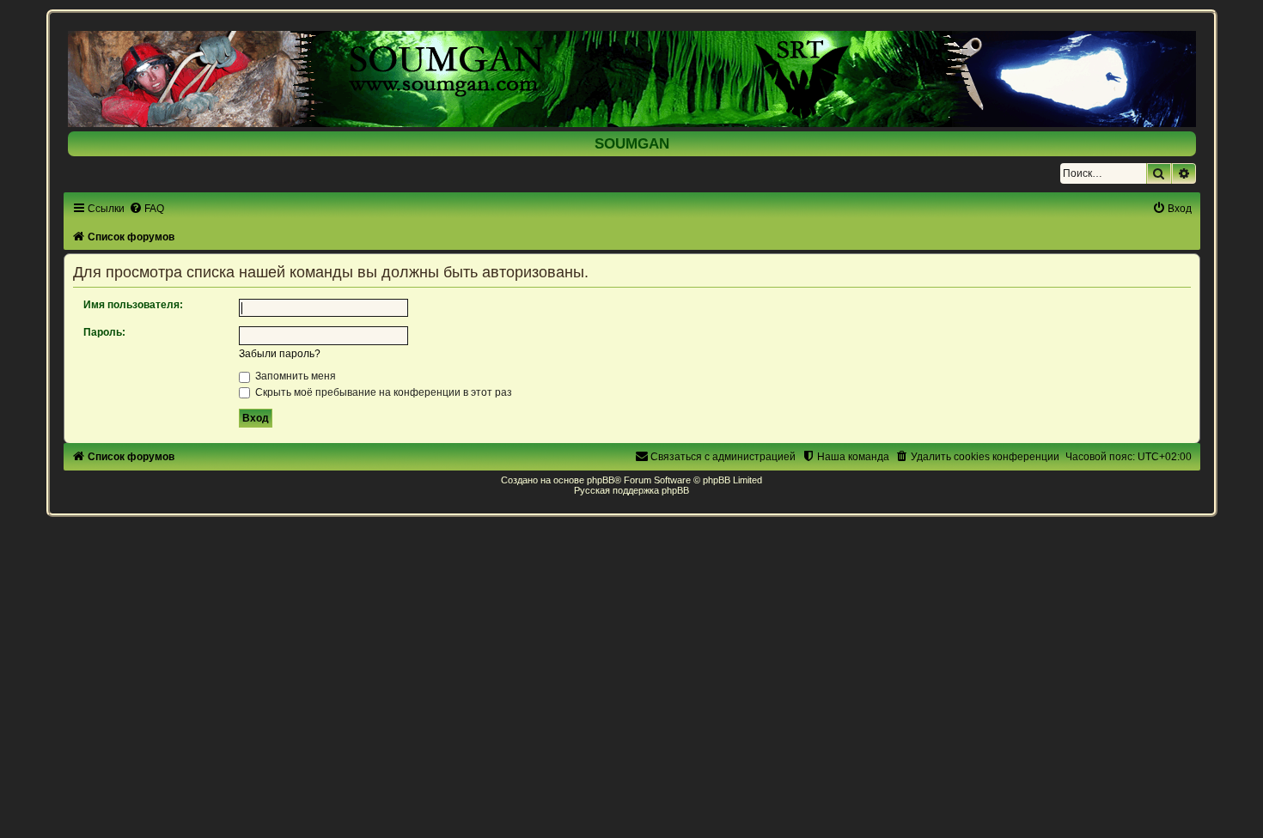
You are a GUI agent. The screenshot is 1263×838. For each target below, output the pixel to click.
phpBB (600, 480)
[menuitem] (146, 209)
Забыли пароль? (279, 354)
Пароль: (104, 332)
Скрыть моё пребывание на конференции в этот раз (382, 392)
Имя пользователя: (133, 305)
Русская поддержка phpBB (631, 490)
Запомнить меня (294, 376)
